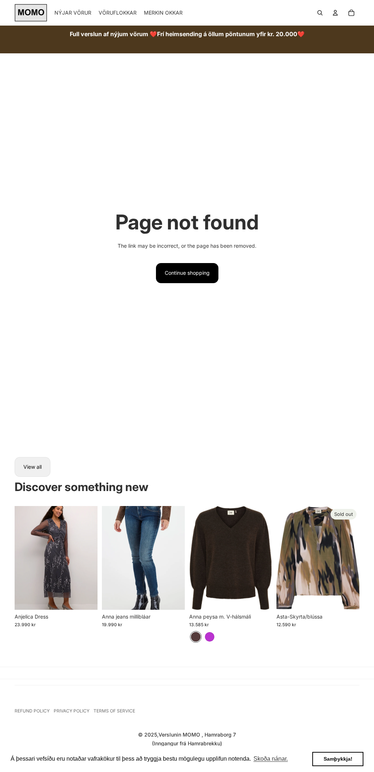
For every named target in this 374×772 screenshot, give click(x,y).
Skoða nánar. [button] (270, 759)
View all (32, 467)
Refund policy (32, 711)
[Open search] (320, 13)
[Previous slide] (20, 558)
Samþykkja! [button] (338, 759)
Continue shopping (187, 273)
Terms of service (114, 711)
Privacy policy (71, 711)
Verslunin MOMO (180, 734)
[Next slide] (92, 558)
